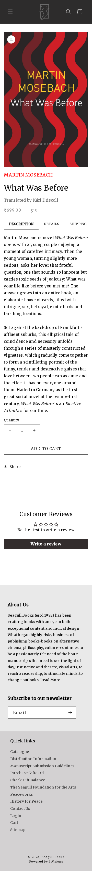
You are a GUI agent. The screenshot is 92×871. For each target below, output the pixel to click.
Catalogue (19, 751)
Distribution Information (33, 758)
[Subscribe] (70, 713)
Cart (14, 822)
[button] (10, 11)
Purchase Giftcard (27, 773)
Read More (50, 680)
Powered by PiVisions (46, 861)
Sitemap (17, 829)
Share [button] (15, 466)
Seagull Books (53, 857)
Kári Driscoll (45, 200)
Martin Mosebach (28, 175)
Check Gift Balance (27, 780)
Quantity (11, 420)
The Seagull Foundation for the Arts (43, 787)
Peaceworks (21, 794)
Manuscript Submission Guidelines (42, 766)
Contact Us (20, 808)
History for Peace (26, 801)
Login (15, 815)
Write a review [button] (46, 543)
